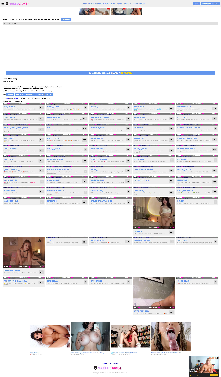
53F (171, 108)
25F (128, 171)
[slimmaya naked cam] (154, 125)
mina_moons (53, 117)
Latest (119, 4)
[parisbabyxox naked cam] (110, 145)
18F (215, 139)
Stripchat (127, 4)
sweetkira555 (97, 240)
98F (84, 242)
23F (214, 118)
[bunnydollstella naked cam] (67, 187)
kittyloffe (182, 117)
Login (197, 4)
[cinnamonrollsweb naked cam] (154, 166)
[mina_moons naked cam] (67, 114)
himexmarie (182, 180)
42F (84, 181)
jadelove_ (139, 190)
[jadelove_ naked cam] (154, 187)
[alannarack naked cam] (67, 177)
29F (84, 129)
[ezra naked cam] (67, 125)
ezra (49, 128)
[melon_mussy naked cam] (197, 166)
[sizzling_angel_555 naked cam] (197, 135)
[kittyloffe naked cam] (197, 114)
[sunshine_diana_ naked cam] (67, 156)
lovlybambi (9, 117)
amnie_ (94, 169)
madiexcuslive (11, 201)
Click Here (6, 98)
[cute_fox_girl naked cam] (154, 293)
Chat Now (66, 19)
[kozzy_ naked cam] (110, 104)
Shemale (106, 4)
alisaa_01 (139, 138)
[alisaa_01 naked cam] (154, 135)
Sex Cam (115, 363)
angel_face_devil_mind (16, 128)
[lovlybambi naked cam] (24, 114)
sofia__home (140, 148)
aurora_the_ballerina (15, 281)
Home (85, 4)
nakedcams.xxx (109, 373)
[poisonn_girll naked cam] (110, 125)
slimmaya (138, 128)
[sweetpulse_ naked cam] (110, 187)
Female (91, 4)
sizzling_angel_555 (187, 138)
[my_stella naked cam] (154, 156)
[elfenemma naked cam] (67, 278)
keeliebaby (182, 159)
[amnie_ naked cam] (110, 166)
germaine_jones (12, 270)
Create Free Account (210, 4)
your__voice (53, 148)
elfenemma (52, 281)
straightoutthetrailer (188, 128)
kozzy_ (94, 107)
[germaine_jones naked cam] (24, 252)
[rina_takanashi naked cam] (197, 187)
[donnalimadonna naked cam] (197, 145)
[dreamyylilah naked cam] (197, 104)
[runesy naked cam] (197, 198)
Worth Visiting (139, 4)
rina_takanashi (185, 190)
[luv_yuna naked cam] (24, 156)
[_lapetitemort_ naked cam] (24, 166)
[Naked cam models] (19, 3)
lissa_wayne (10, 180)
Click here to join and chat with (110, 73)
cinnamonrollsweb (143, 169)
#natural (29, 95)
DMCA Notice (119, 373)
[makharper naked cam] (24, 187)
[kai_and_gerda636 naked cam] (110, 114)
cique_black (183, 281)
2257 (126, 373)
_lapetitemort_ (12, 169)
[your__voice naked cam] (67, 145)
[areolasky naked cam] (154, 104)
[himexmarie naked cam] (197, 177)
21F (128, 129)
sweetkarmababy (142, 240)
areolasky (139, 107)
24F (41, 119)
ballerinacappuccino (101, 201)
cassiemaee (96, 281)
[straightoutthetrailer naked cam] (197, 125)
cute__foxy (53, 107)
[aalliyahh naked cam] (197, 237)
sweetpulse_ (97, 190)
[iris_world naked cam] (24, 104)
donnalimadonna (186, 148)
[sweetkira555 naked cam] (110, 237)
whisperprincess (99, 159)
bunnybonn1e (97, 180)
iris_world (9, 107)
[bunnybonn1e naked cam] (110, 177)
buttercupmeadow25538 (59, 169)
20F (84, 118)
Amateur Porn (107, 363)
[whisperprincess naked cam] (110, 156)
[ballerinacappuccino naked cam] (110, 198)
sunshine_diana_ (55, 159)
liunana (138, 231)
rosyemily (9, 138)
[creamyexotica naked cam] (154, 177)
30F (171, 181)
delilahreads (10, 148)
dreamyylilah (184, 107)
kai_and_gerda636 (100, 117)
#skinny (39, 95)
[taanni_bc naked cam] (154, 114)
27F (171, 171)
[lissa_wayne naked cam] (24, 177)
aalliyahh (182, 240)
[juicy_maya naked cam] (110, 135)
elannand (52, 201)
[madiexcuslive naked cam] (24, 198)
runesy (180, 201)
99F (128, 241)
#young (49, 95)
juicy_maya (97, 138)
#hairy (10, 95)
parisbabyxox (98, 148)
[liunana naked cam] (154, 213)
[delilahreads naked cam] (24, 145)
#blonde (19, 95)
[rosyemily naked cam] (24, 135)
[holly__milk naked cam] (67, 135)
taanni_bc (139, 117)
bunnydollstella (55, 190)
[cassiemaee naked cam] (110, 278)
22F (214, 108)
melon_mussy (184, 169)
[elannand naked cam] (67, 198)
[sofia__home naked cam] (154, 145)
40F (214, 150)
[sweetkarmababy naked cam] (154, 237)
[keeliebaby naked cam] (197, 156)
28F (214, 171)
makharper (9, 190)
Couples (98, 4)
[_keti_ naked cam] (67, 237)
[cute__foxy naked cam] (67, 104)
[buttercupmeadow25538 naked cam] (67, 166)
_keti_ (50, 240)
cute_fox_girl (141, 311)
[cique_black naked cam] (197, 278)
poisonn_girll (98, 128)
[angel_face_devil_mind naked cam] (24, 125)
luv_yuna (9, 159)
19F (41, 108)
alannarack (53, 180)
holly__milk (53, 138)
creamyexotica (141, 180)
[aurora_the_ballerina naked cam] (24, 278)
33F (171, 192)
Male (113, 4)
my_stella (139, 159)
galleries (16, 98)
